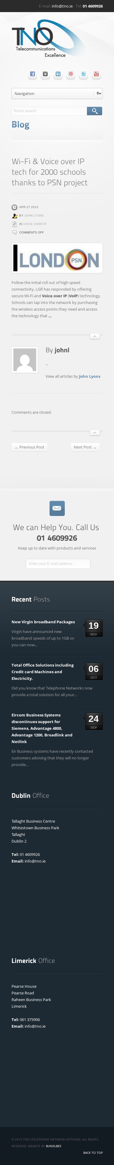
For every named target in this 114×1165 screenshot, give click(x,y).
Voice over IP (35, 224)
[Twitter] (83, 74)
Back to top (93, 1152)
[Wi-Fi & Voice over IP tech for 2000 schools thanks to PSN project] (57, 258)
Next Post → (85, 447)
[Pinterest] (70, 74)
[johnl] (62, 349)
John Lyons (34, 215)
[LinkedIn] (58, 74)
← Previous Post (29, 447)
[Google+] (45, 74)
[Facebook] (32, 74)
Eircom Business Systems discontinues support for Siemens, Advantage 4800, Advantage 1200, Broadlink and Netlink (42, 728)
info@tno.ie (62, 6)
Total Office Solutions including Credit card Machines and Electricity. (43, 671)
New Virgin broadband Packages (43, 622)
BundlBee (53, 1146)
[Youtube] (96, 74)
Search (94, 111)
